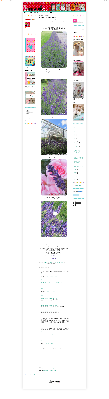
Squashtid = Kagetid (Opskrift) (78, 152)
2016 (75, 135)
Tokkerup (44, 263)
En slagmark (76, 162)
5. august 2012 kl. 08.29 (51, 334)
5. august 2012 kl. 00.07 (53, 311)
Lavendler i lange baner (79, 166)
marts (75, 175)
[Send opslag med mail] (48, 263)
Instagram (36, 12)
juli (75, 169)
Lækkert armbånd (77, 161)
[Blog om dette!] (51, 263)
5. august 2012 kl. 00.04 (53, 298)
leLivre (43, 12)
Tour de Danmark (77, 150)
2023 (75, 128)
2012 (75, 141)
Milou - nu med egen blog (79, 157)
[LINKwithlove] (78, 185)
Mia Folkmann (43, 334)
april (75, 173)
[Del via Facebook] (53, 263)
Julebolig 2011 (51, 12)
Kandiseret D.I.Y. (77, 149)
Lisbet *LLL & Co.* (44, 298)
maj (75, 172)
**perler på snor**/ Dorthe (46, 282)
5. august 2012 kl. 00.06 (53, 305)
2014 (75, 138)
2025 (75, 127)
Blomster (40, 263)
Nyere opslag (41, 368)
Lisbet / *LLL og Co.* (30, 27)
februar (76, 176)
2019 (75, 131)
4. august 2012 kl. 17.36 (50, 291)
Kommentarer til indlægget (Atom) (49, 370)
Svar (42, 273)
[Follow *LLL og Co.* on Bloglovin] (77, 192)
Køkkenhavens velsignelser (77, 155)
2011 (75, 179)
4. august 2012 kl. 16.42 (57, 282)
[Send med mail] (50, 263)
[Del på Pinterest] (54, 263)
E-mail (30, 12)
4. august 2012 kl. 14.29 (52, 276)
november (76, 143)
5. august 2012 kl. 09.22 (48, 343)
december (76, 142)
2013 (75, 139)
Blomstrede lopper (77, 165)
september (76, 146)
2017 (75, 134)
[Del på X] (52, 263)
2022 (75, 130)
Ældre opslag (66, 368)
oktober (76, 145)
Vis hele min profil (29, 31)
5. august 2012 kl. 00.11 (53, 317)
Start (25, 12)
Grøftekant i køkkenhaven (79, 158)
